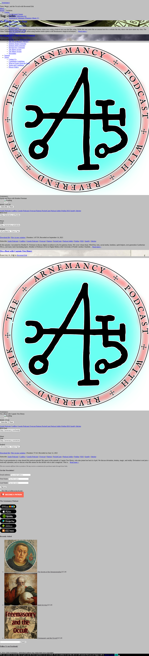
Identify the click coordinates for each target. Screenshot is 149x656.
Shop (6, 20)
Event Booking (14, 28)
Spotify (73, 211)
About (6, 57)
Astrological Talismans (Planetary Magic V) (24, 18)
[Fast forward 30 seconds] (9, 418)
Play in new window (18, 237)
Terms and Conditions (16, 65)
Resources (7, 36)
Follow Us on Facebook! (9, 646)
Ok (116, 655)
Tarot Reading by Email (17, 32)
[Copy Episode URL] (1, 227)
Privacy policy (110, 655)
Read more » (82, 31)
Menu (2, 8)
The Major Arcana (15, 49)
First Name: (4, 479)
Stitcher (78, 211)
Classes (6, 12)
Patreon (39, 211)
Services (7, 26)
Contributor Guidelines (17, 61)
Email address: (5, 475)
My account (13, 24)
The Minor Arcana (15, 51)
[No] (119, 655)
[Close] (1, 209)
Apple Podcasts (5, 211)
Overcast (33, 211)
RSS (68, 211)
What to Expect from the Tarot (19, 63)
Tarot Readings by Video (17, 30)
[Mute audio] (1, 418)
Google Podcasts (24, 211)
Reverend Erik (22, 255)
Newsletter (12, 53)
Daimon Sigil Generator (17, 46)
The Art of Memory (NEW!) (18, 42)
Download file (5, 237)
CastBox (14, 211)
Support (7, 55)
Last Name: (4, 483)
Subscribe (4, 207)
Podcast (11, 40)
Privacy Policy (14, 67)
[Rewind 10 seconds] (3, 418)
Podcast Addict (56, 211)
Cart (10, 22)
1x (6, 202)
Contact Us (12, 59)
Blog (10, 38)
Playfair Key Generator (17, 47)
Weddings (12, 34)
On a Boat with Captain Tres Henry (16, 251)
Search (23, 642)
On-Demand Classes (16, 14)
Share (11, 207)
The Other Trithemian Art (17, 16)
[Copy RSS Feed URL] (1, 217)
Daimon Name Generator (17, 44)
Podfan (64, 211)
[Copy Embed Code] (1, 234)
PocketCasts (46, 211)
